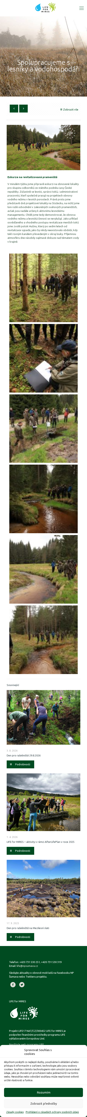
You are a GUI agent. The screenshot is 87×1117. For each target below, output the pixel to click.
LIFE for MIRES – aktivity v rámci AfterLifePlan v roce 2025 (40, 841)
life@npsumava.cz (27, 965)
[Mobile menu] (81, 8)
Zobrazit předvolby (43, 1103)
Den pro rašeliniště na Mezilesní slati (28, 928)
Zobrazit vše (70, 109)
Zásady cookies (15, 1112)
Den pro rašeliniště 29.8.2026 (23, 755)
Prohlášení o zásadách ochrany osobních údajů (52, 1112)
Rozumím (43, 1092)
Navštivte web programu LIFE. (27, 1044)
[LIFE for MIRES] (45, 7)
